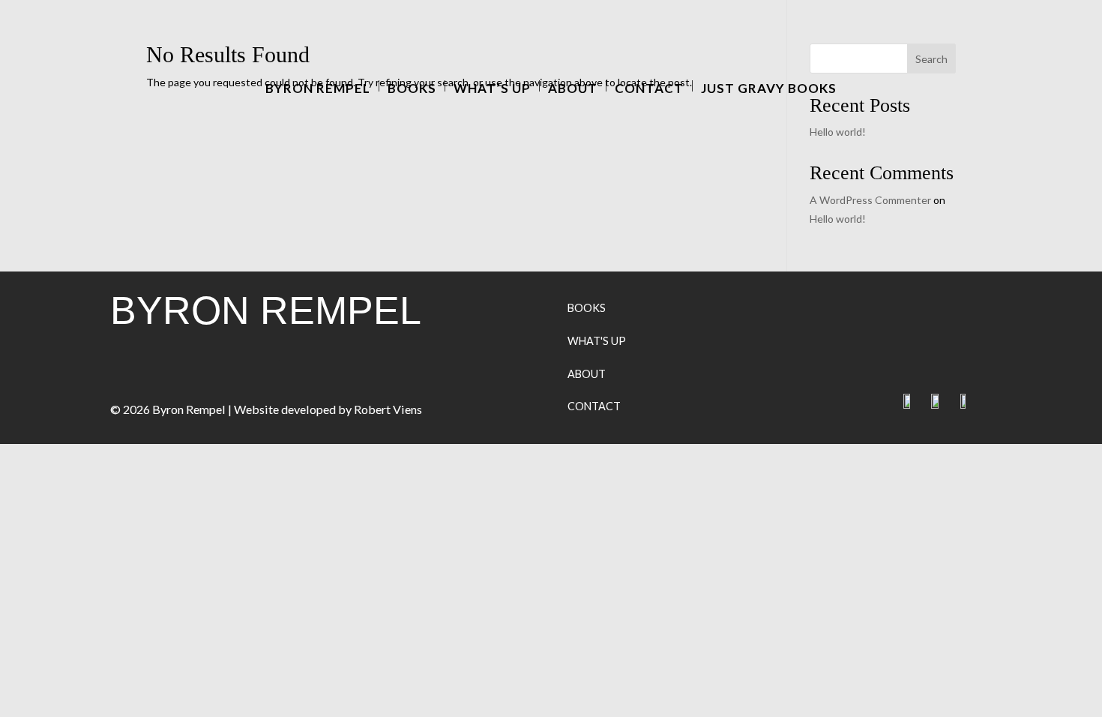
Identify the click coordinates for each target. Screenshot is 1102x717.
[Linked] (945, 404)
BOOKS (586, 308)
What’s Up (492, 86)
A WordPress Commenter (870, 200)
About (572, 86)
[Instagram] (971, 404)
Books (412, 86)
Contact (649, 86)
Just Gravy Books (769, 86)
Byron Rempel (317, 86)
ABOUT (586, 374)
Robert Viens (388, 409)
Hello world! (838, 131)
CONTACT (594, 406)
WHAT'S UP (596, 340)
